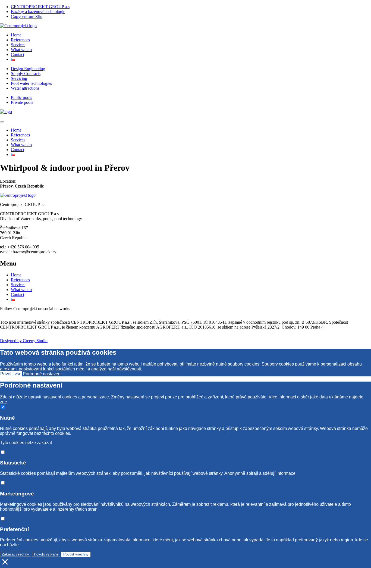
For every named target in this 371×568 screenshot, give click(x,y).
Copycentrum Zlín (26, 16)
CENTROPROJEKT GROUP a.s (40, 6)
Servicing (19, 78)
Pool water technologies (31, 83)
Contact (17, 54)
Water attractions (25, 88)
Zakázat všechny (15, 554)
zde (3, 402)
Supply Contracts (25, 73)
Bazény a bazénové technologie (38, 11)
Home (16, 35)
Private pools (22, 102)
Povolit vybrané (46, 554)
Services (18, 44)
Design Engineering (28, 68)
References (20, 40)
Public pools (21, 97)
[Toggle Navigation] (2, 122)
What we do (21, 49)
